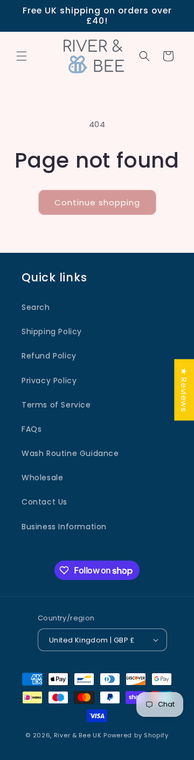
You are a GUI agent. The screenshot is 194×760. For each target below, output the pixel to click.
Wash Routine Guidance (70, 453)
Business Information (64, 526)
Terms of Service (56, 404)
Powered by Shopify (136, 735)
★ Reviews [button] (184, 390)
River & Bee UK (78, 735)
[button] (21, 56)
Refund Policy (49, 355)
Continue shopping (97, 202)
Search (36, 307)
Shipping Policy (52, 331)
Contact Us (44, 501)
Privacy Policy (49, 380)
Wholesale (42, 477)
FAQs (31, 429)
